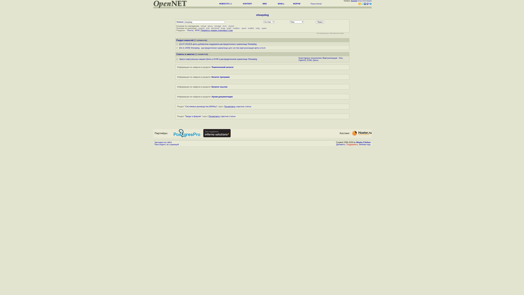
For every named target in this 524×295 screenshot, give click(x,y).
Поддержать (352, 144)
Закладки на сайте (163, 142)
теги (319, 4)
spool (243, 28)
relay (258, 28)
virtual (203, 26)
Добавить (340, 144)
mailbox (236, 28)
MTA (197, 30)
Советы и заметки (185, 54)
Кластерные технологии (310, 58)
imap (223, 28)
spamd (201, 28)
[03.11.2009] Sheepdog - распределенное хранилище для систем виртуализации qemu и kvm (222, 48)
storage (217, 26)
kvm (225, 26)
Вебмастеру (365, 144)
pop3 (229, 28)
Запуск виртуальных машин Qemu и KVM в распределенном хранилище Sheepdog (218, 59)
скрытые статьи (237, 106)
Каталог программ (221, 77)
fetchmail (215, 28)
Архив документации (222, 97)
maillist (251, 28)
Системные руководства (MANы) (201, 106)
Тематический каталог (223, 67)
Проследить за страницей (166, 144)
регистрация (366, 1)
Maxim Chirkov (363, 142)
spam (264, 28)
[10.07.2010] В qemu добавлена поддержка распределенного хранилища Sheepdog (218, 44)
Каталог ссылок (219, 87)
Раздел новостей (184, 40)
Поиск (313, 4)
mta (207, 28)
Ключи (180, 22)
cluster (231, 26)
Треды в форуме (193, 116)
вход (359, 1)
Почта (190, 30)
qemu (210, 26)
